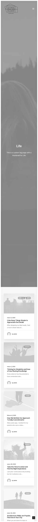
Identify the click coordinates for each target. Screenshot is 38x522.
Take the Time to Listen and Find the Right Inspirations (17, 468)
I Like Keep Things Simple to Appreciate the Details (17, 321)
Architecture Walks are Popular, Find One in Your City (19, 516)
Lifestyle (21, 298)
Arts (28, 298)
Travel (28, 395)
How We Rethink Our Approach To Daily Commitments (18, 419)
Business (27, 346)
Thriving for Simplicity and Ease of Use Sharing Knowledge (18, 370)
